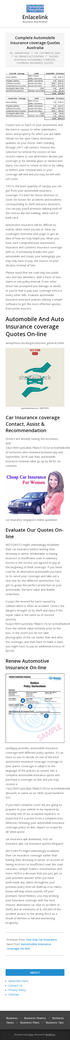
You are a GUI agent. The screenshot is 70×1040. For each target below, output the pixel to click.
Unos (31, 1034)
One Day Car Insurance (41, 939)
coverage (23, 63)
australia (20, 59)
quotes (49, 63)
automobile (34, 59)
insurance (36, 63)
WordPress (50, 1034)
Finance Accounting (31, 56)
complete (49, 59)
